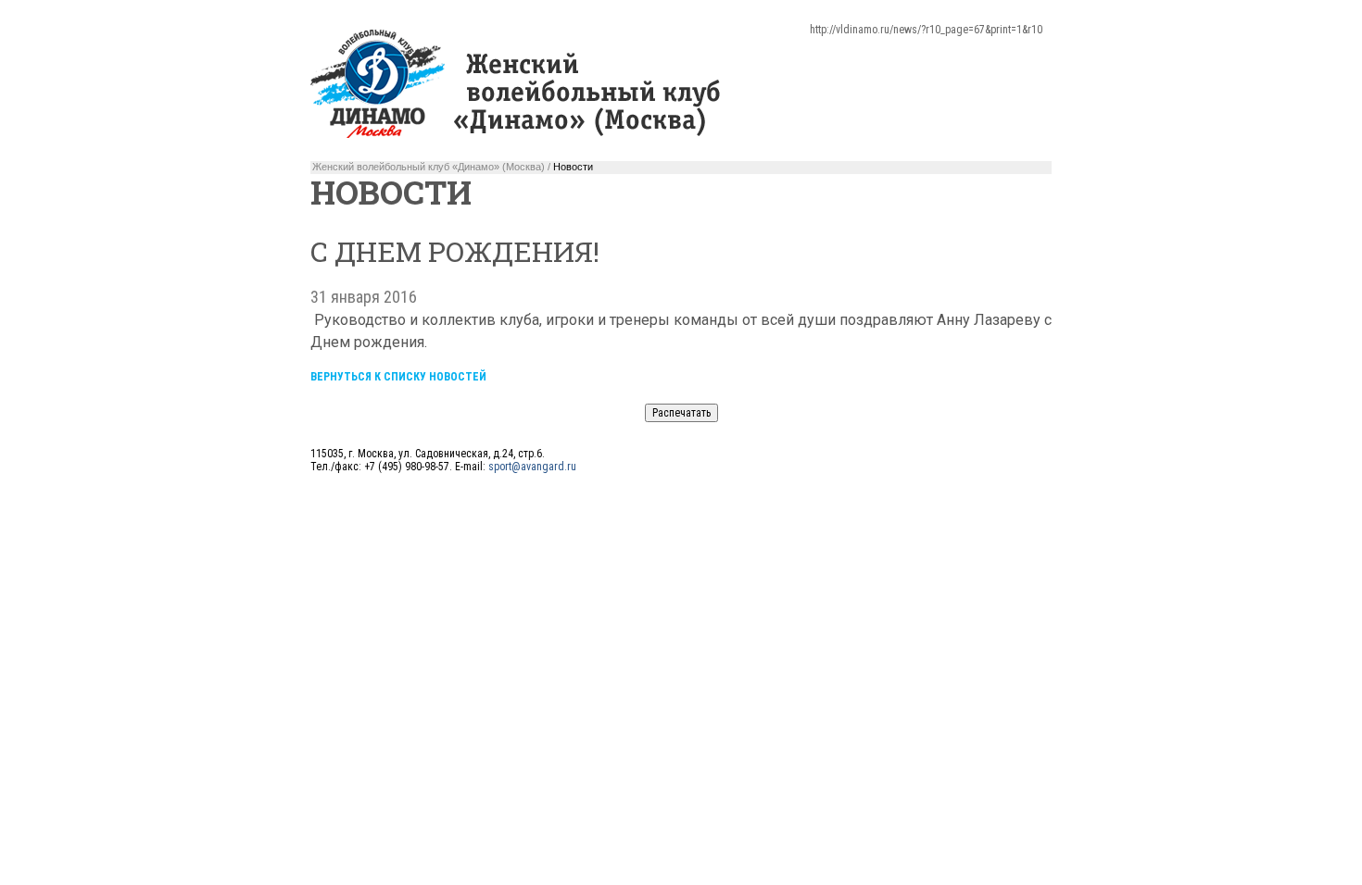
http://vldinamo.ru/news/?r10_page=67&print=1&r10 (926, 29)
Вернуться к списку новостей (398, 376)
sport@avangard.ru (532, 466)
